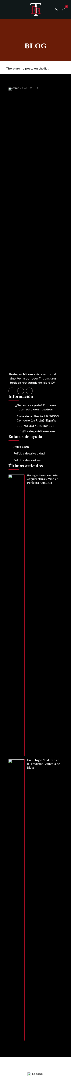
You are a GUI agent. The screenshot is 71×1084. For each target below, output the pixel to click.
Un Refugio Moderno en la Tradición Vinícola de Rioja (43, 764)
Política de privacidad (29, 453)
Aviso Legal (21, 447)
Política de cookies (27, 460)
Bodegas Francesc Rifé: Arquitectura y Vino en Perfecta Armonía (43, 479)
